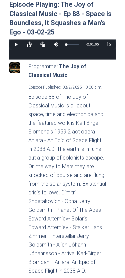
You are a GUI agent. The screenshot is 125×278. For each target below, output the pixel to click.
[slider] (72, 44)
